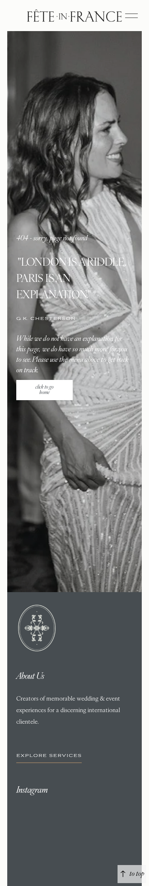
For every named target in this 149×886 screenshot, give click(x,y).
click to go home (44, 390)
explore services (49, 755)
